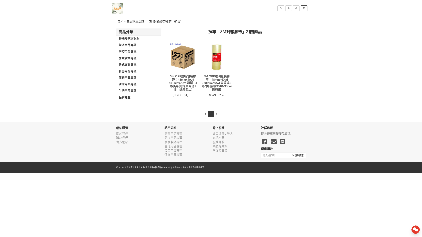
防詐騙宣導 (220, 151)
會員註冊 (219, 134)
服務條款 (219, 142)
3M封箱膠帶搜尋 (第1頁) (165, 21)
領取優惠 (299, 155)
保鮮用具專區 (127, 78)
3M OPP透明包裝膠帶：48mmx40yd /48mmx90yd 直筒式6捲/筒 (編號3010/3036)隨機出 (217, 83)
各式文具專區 (127, 64)
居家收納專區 (127, 58)
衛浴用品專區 (127, 45)
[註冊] (288, 8)
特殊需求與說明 (129, 38)
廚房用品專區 (127, 71)
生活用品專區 (127, 91)
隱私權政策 (220, 146)
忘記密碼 (219, 138)
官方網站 (122, 142)
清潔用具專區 (127, 84)
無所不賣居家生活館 (131, 21)
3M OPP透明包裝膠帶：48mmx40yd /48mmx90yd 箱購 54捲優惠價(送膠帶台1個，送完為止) (183, 83)
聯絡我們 (122, 138)
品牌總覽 (125, 97)
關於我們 (122, 134)
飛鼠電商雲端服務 (192, 167)
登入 (230, 134)
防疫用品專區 (127, 51)
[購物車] (304, 8)
